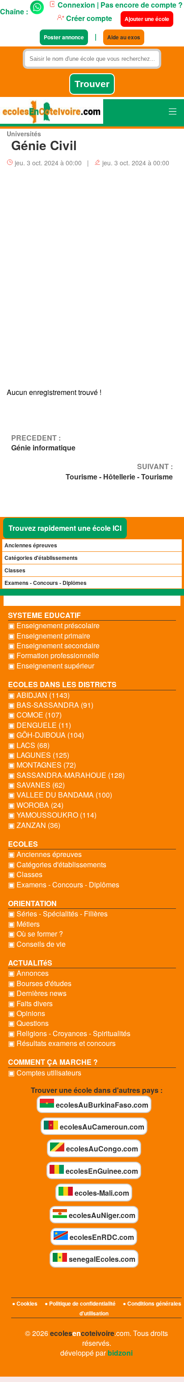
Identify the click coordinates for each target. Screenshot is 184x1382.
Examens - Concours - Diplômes (45, 583)
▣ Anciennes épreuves (45, 854)
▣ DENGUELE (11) (39, 725)
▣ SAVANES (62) (36, 785)
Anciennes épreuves (30, 545)
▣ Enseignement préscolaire (54, 625)
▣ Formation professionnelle (53, 655)
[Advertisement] (92, 280)
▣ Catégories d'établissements (57, 865)
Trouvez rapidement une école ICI (64, 528)
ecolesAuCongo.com (101, 1148)
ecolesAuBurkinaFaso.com (101, 1105)
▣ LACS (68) (29, 745)
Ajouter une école (147, 19)
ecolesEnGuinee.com (101, 1171)
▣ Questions (28, 1023)
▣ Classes (25, 874)
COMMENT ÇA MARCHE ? (53, 1062)
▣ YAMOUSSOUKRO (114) (52, 815)
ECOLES (23, 844)
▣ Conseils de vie (37, 944)
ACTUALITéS (30, 963)
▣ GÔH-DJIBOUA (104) (46, 735)
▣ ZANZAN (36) (34, 825)
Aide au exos (123, 37)
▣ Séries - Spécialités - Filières (58, 914)
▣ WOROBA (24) (35, 805)
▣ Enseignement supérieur (51, 666)
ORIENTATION (32, 903)
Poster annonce (64, 37)
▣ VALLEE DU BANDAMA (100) (60, 795)
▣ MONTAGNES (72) (42, 765)
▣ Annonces (28, 973)
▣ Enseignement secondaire (54, 646)
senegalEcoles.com (101, 1259)
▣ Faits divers (30, 1003)
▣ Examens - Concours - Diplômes (63, 885)
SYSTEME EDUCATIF (44, 615)
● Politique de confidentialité (80, 1303)
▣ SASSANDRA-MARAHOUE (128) (66, 775)
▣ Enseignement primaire (49, 636)
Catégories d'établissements (41, 558)
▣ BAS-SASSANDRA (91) (50, 705)
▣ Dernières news (37, 993)
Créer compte (88, 18)
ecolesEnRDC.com (101, 1237)
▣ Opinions (26, 1013)
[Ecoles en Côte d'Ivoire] (51, 112)
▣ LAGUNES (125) (38, 755)
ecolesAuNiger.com (101, 1215)
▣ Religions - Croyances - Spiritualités (69, 1033)
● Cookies (25, 1303)
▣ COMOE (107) (35, 715)
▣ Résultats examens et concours (62, 1043)
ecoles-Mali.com (101, 1193)
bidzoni (120, 1353)
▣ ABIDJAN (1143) (39, 695)
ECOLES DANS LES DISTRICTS (62, 684)
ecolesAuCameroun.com (101, 1127)
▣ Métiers (24, 924)
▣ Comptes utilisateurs (44, 1073)
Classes (14, 570)
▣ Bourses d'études (39, 983)
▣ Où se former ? (35, 934)
